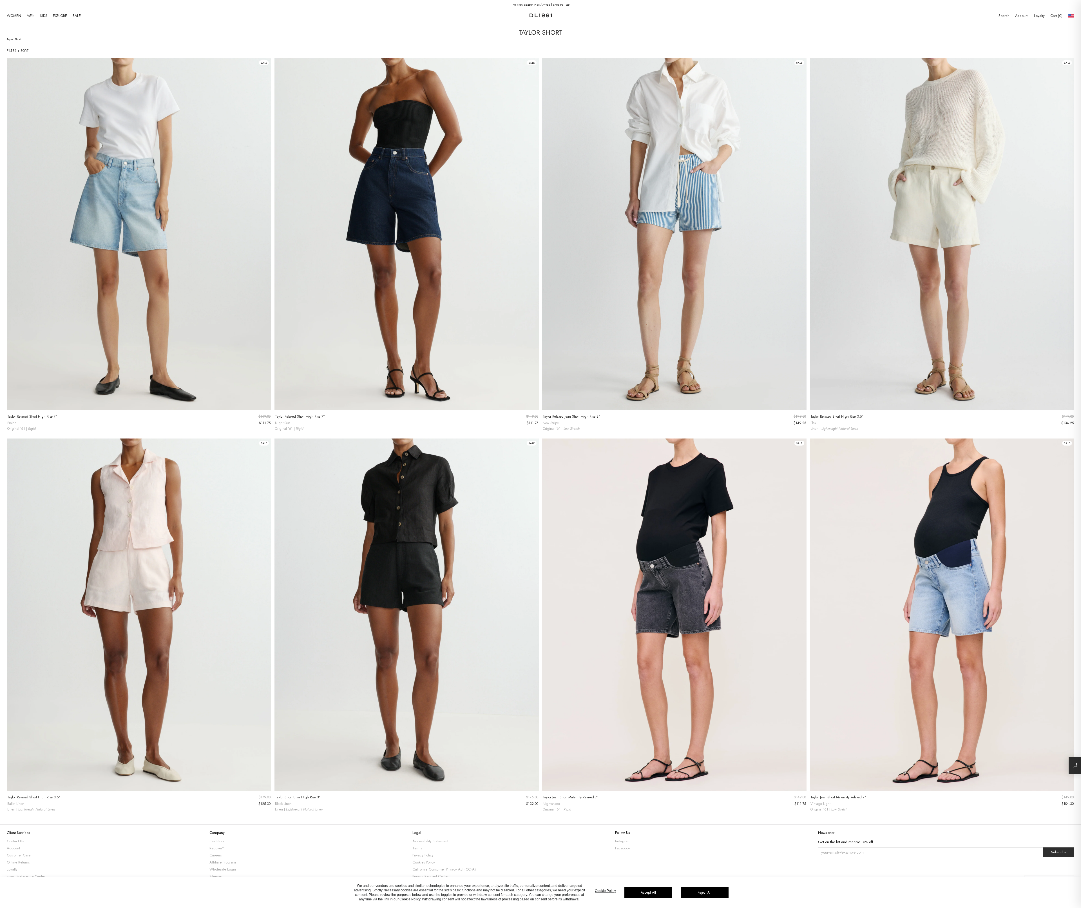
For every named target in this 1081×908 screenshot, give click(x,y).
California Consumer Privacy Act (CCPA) (444, 869)
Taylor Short (14, 39)
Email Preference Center (26, 876)
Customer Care (18, 855)
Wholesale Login (222, 869)
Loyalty (1039, 15)
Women (14, 15)
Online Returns (18, 862)
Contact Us (15, 841)
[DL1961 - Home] (541, 15)
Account (1021, 15)
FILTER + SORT (18, 50)
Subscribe (1058, 852)
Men (31, 15)
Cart (1055, 15)
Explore (60, 15)
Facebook (622, 848)
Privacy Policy (423, 855)
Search (1004, 15)
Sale (77, 15)
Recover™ (217, 848)
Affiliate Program (222, 862)
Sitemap (215, 876)
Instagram (623, 841)
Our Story (216, 841)
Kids (43, 15)
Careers (215, 855)
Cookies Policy (423, 862)
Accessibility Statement (430, 841)
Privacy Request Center (430, 876)
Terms (417, 848)
